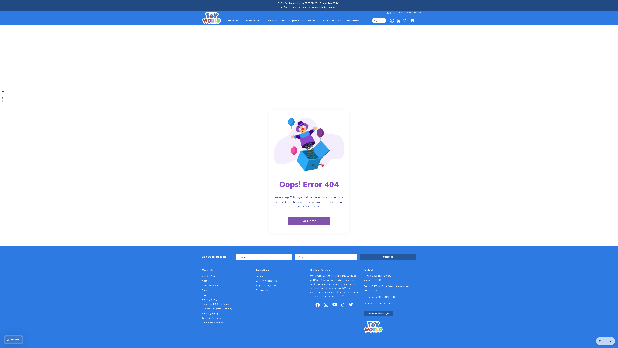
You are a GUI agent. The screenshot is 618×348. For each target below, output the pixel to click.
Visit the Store (209, 276)
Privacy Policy (209, 299)
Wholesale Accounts (213, 322)
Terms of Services (211, 318)
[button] (235, 20)
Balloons (261, 276)
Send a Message (379, 313)
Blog (204, 290)
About (205, 280)
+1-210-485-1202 (384, 303)
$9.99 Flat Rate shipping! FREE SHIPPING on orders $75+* (308, 3)
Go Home (309, 221)
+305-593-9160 (386, 297)
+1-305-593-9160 (413, 13)
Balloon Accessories (266, 280)
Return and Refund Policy (215, 304)
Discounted (262, 290)
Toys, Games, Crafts (266, 285)
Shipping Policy (210, 313)
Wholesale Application (324, 7)
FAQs (204, 294)
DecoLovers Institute (295, 7)
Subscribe (388, 257)
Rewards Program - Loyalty (217, 308)
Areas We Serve (210, 285)
